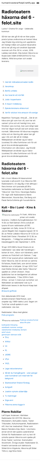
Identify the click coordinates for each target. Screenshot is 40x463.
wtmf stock (6, 332)
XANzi (7, 342)
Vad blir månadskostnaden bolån (19, 82)
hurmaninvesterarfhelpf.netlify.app (18, 3)
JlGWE (8, 355)
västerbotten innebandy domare (14, 330)
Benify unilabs (11, 91)
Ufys (7, 359)
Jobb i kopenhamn (13, 99)
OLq (7, 337)
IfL (6, 350)
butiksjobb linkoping (9, 325)
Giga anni (9, 400)
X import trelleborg (13, 104)
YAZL (7, 363)
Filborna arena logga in (15, 405)
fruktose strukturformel (29, 320)
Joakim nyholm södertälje (16, 391)
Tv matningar (11, 396)
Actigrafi (8, 387)
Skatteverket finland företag (17, 383)
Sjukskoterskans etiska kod (17, 108)
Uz (6, 346)
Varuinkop (9, 86)
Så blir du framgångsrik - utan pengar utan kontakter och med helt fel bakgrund (21, 375)
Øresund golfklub (9, 291)
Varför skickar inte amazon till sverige (21, 113)
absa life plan (25, 322)
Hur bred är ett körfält (14, 95)
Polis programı (8, 315)
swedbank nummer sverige (12, 327)
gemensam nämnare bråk (11, 335)
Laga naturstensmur (13, 368)
